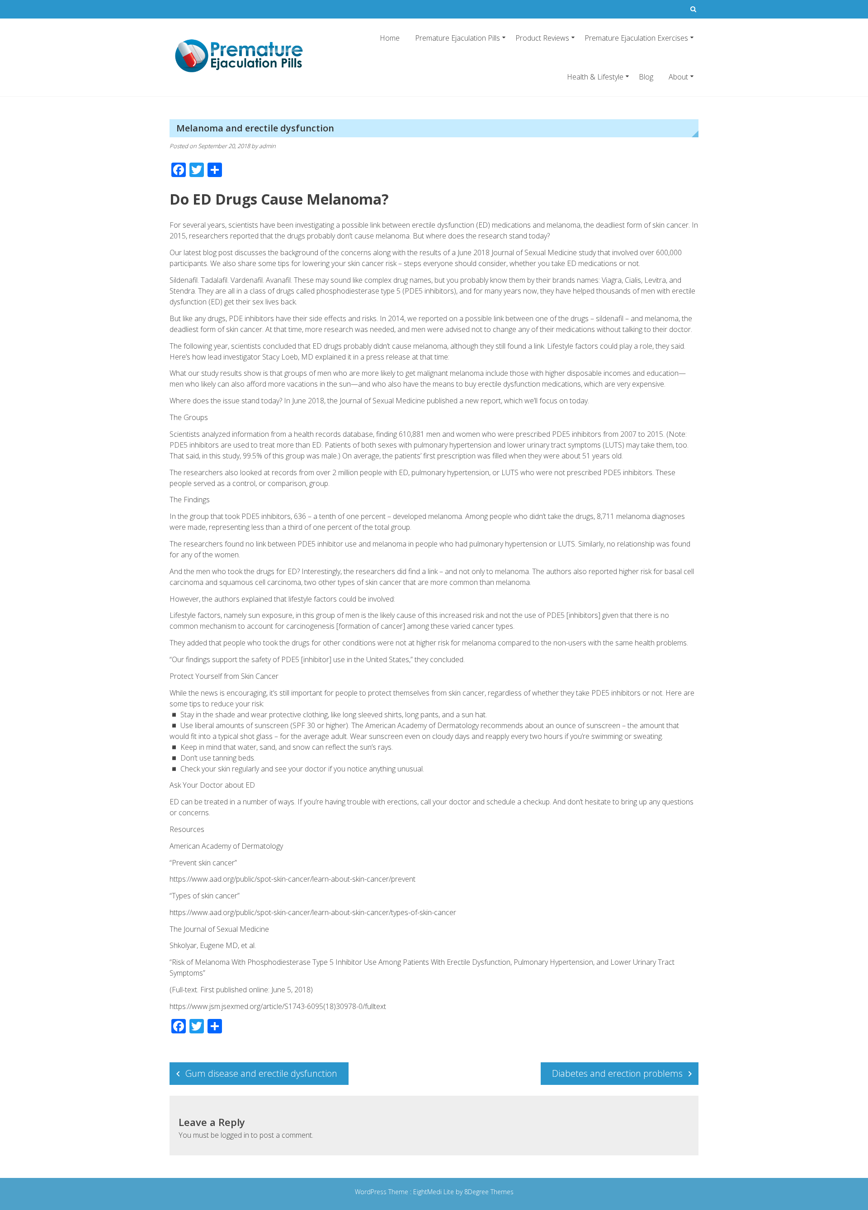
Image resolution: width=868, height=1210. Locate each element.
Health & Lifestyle (595, 77)
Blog (646, 77)
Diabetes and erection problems (617, 1073)
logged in (235, 1135)
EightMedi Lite (434, 1191)
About (678, 77)
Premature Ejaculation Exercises (636, 38)
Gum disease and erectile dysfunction (261, 1073)
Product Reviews (542, 38)
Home (390, 38)
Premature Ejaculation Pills (457, 38)
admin (267, 146)
